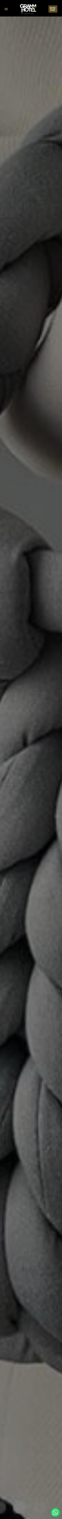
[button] (6, 9)
